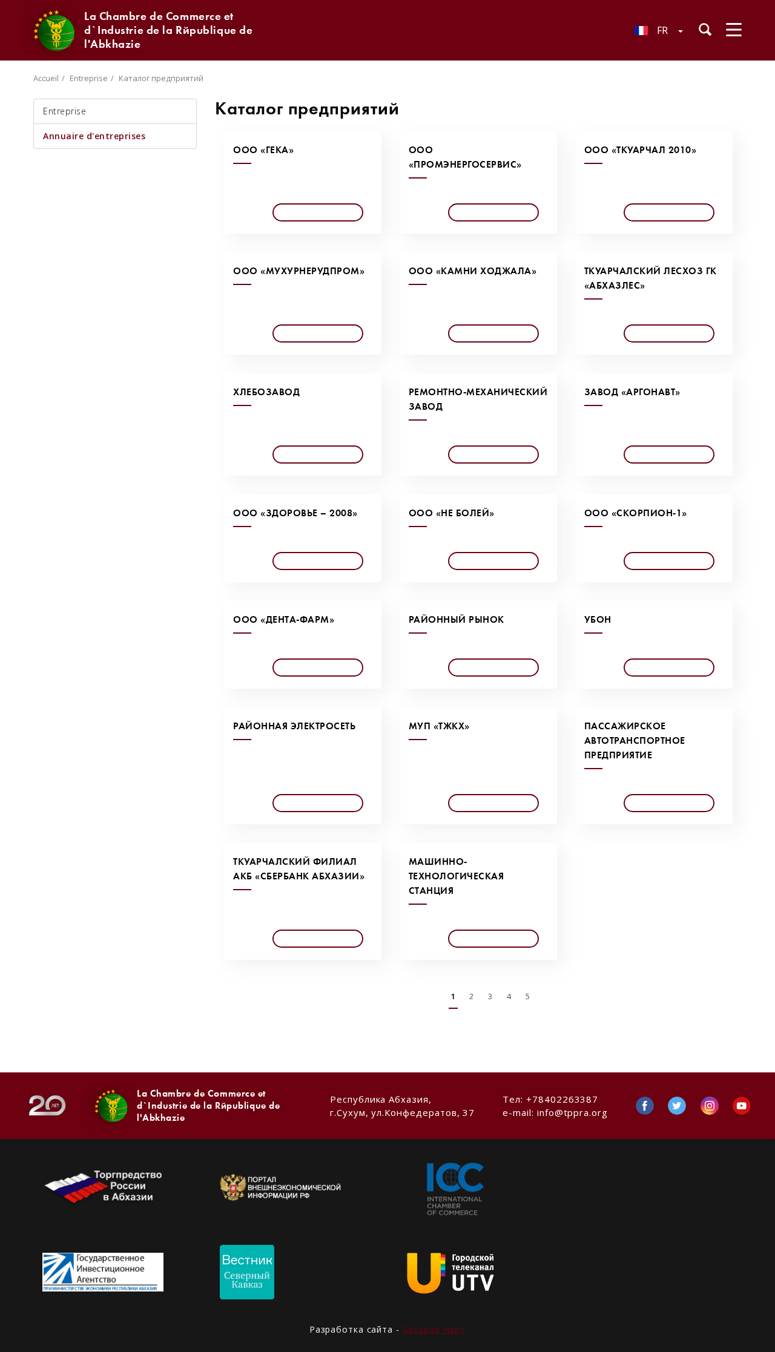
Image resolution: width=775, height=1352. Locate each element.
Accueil (46, 78)
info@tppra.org (572, 1112)
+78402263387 (562, 1099)
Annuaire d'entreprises (94, 136)
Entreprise (89, 78)
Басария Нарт (434, 1329)
